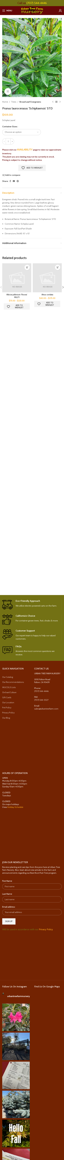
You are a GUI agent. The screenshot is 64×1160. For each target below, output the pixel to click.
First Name (7, 881)
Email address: (8, 906)
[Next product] (60, 102)
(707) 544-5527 (41, 700)
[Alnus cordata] (47, 277)
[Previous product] (53, 102)
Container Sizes (9, 126)
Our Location (8, 702)
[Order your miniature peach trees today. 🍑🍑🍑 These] (16, 1075)
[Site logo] (32, 10)
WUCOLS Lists (9, 687)
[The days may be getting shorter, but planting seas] (16, 1133)
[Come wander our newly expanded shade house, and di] (16, 1046)
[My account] (60, 11)
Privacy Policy (8, 712)
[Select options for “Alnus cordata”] (57, 267)
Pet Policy (6, 707)
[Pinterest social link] (18, 181)
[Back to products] (56, 102)
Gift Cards (6, 697)
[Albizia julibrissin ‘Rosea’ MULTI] (16, 277)
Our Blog (6, 717)
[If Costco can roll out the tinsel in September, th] (16, 1104)
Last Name (7, 894)
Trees (13, 101)
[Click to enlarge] (7, 91)
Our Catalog (7, 677)
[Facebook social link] (10, 181)
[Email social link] (14, 181)
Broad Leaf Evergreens (30, 101)
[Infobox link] (32, 604)
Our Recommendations (13, 682)
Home (5, 101)
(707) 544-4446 (36, 3)
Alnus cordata (47, 294)
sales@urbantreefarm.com (46, 708)
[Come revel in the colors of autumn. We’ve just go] (16, 1017)
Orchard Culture (9, 692)
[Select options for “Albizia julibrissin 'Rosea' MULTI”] (27, 267)
